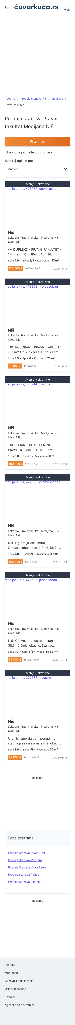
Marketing (11, 972)
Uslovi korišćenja (16, 988)
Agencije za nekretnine (20, 1005)
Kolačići (10, 996)
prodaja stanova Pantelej (24, 881)
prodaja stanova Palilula (24, 874)
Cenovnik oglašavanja (19, 980)
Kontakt (10, 964)
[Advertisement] (37, 54)
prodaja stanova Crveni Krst (26, 853)
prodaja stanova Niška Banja (27, 867)
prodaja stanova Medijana (25, 860)
